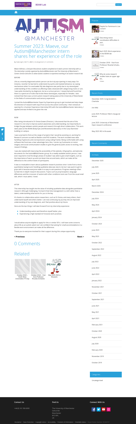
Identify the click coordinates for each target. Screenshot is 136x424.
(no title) (95, 107)
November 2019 (98, 356)
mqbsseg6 (19, 62)
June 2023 (95, 230)
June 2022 (95, 268)
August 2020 (96, 337)
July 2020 (95, 344)
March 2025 (96, 186)
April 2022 (95, 274)
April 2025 (95, 179)
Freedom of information (65, 422)
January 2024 (97, 217)
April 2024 (95, 211)
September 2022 (98, 249)
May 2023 (95, 236)
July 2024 (95, 198)
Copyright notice (40, 422)
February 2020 (97, 350)
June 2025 (95, 173)
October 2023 (97, 224)
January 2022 (97, 280)
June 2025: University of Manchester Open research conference (105, 123)
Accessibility (52, 422)
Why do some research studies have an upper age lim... (110, 76)
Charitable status (80, 422)
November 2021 (98, 287)
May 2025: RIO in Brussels (101, 131)
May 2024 (95, 205)
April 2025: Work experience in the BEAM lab (110, 52)
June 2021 (95, 306)
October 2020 (97, 331)
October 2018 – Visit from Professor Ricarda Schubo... (110, 63)
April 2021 (95, 318)
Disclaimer (18, 422)
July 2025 (95, 167)
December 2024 (97, 192)
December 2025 (97, 160)
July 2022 (95, 262)
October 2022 (97, 243)
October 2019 (97, 363)
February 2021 (97, 325)
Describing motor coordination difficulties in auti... (109, 40)
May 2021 (95, 312)
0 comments (49, 62)
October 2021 (97, 293)
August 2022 (96, 255)
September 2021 (98, 299)
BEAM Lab (16, 11)
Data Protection (28, 422)
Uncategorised (39, 62)
